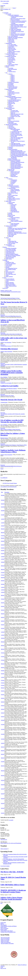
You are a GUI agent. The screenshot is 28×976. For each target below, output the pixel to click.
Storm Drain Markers (15, 217)
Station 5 (13, 79)
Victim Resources (12, 200)
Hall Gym (13, 112)
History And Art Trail (15, 171)
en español (11, 820)
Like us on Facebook (5, 938)
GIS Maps (10, 148)
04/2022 (2, 667)
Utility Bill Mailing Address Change (12, 884)
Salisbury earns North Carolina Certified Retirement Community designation (12, 372)
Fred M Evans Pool (15, 111)
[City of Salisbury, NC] (5, 9)
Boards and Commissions (13, 15)
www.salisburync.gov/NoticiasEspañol (8, 486)
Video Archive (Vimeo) (13, 64)
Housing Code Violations (16, 164)
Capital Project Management (11, 53)
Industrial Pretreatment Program (14, 231)
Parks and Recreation (10, 108)
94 (7, 466)
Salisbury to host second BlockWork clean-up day (11, 316)
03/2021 (2, 705)
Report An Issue (11, 215)
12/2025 (2, 519)
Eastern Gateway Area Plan (16, 135)
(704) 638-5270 (4, 839)
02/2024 (2, 584)
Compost (10, 212)
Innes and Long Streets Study (17, 137)
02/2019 (2, 788)
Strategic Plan (11, 39)
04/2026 (2, 503)
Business (5, 247)
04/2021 (2, 701)
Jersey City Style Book (15, 138)
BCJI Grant (13, 191)
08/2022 (2, 649)
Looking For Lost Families (6, 383)
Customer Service (12, 71)
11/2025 (2, 522)
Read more (3, 314)
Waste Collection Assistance (16, 221)
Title (2, 492)
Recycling (10, 214)
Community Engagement (11, 56)
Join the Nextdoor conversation (7, 943)
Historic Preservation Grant (16, 150)
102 (17, 466)
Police (7, 177)
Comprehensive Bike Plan (16, 131)
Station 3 (13, 77)
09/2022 (2, 641)
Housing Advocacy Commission (17, 35)
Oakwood (13, 207)
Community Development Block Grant (19, 154)
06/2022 (2, 663)
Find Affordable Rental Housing (17, 162)
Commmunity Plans (10, 262)
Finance (7, 66)
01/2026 (2, 514)
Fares (9, 240)
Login (2, 967)
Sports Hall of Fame (12, 123)
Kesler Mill (16, 130)
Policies (10, 95)
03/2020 (2, 720)
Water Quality (11, 235)
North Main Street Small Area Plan (18, 144)
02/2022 (2, 673)
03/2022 (2, 670)
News (7, 270)
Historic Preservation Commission (18, 33)
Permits (9, 104)
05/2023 (2, 602)
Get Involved (11, 117)
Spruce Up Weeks (14, 220)
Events (7, 281)
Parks (9, 119)
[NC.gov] (5, 963)
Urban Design (11, 170)
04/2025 (2, 544)
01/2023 (2, 628)
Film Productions (11, 59)
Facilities (10, 109)
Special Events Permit (12, 86)
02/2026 (2, 510)
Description (6, 492)
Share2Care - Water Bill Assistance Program (17, 232)
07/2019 (2, 761)
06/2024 (2, 577)
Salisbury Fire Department (6, 342)
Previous (4, 466)
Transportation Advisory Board (17, 31)
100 (14, 466)
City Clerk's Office (12, 44)
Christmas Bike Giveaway (6, 346)
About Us (10, 73)
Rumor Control (11, 62)
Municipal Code (11, 48)
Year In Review (11, 42)
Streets (9, 222)
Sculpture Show (14, 174)
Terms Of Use (21, 964)
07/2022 (2, 652)
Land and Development (10, 96)
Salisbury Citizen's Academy (14, 51)
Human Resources (9, 89)
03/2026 (2, 506)
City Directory (11, 57)
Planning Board (14, 28)
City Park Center (14, 110)
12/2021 (2, 677)
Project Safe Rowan (15, 189)
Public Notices (11, 50)
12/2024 (2, 556)
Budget (9, 70)
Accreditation (13, 181)
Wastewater (10, 236)
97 (10, 466)
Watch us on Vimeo (5, 941)
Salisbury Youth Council (16, 30)
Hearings (10, 106)
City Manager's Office (12, 45)
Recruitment (10, 84)
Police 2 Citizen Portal (13, 195)
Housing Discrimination (16, 165)
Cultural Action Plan (15, 132)
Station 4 (13, 78)
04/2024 (2, 580)
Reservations (11, 122)
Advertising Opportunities (11, 248)
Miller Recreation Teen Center (17, 114)
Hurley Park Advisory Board (17, 25)
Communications (4, 306)
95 (8, 466)
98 (11, 466)
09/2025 (2, 528)
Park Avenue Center (15, 115)
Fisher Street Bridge (15, 223)
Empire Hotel (11, 46)
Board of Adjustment (15, 19)
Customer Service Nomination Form (8, 932)
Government (5, 12)
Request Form (11, 85)
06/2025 (2, 538)
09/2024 (2, 565)
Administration (9, 43)
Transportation (9, 244)
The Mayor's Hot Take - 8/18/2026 (12, 872)
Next (19, 466)
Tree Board (13, 32)
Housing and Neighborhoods (14, 159)
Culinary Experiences (10, 280)
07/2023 (2, 599)
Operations (13, 182)
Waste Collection (11, 218)
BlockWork (13, 175)
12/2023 (2, 587)
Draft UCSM (13, 98)
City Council (8, 13)
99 (12, 466)
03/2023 (2, 624)
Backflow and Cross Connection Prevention (17, 228)
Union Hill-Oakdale (15, 211)
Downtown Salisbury (10, 65)
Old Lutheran (13, 209)
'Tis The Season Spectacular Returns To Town (10, 298)
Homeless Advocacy (15, 187)
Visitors (4, 277)
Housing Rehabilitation (15, 168)
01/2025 (2, 553)
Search (14, 8)
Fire (6, 72)
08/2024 (2, 569)
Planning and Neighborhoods (12, 124)
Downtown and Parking (11, 263)
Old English (13, 208)
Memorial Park (14, 210)
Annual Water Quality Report (7, 930)
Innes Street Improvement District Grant (19, 155)
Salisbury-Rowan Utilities (11, 225)
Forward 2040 (14, 136)
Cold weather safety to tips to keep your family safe (11, 334)
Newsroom (10, 61)
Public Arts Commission (16, 29)
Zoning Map (10, 105)
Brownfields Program (15, 129)
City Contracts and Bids (11, 249)
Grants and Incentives (12, 149)
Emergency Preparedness (13, 82)
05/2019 (2, 780)
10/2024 (2, 562)
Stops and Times (11, 243)
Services (12, 183)
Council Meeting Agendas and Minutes (9, 926)
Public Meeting (11, 52)
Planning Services (4, 437)
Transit (7, 237)
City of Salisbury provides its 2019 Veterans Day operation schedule (12, 421)
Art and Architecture (10, 278)
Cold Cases (10, 184)
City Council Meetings (13, 36)
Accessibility (5, 3)
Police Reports (4, 924)
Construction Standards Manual (14, 97)
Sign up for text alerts (5, 937)
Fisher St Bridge (14, 224)
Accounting (10, 68)
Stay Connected (9, 273)
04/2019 (2, 784)
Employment (3, 922)
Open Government (12, 49)
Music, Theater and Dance (11, 286)
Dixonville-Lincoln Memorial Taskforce (9, 388)
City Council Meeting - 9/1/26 (13, 859)
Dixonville (13, 205)
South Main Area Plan (15, 143)
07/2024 (2, 572)
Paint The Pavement (15, 172)
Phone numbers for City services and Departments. (11, 843)
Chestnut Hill (13, 204)
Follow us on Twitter (5, 939)
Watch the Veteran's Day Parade (7, 395)
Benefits (10, 90)
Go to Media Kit (4, 477)
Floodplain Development (13, 101)
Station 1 (13, 75)
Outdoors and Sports (10, 283)
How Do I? (5, 288)
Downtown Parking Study (16, 134)
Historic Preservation (12, 158)
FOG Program (11, 230)
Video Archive (11, 40)
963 (4, 483)
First (1, 466)
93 (6, 466)
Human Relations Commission (17, 24)
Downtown (10, 147)
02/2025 (2, 550)
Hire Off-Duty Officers (13, 192)
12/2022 (2, 632)
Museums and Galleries (10, 284)
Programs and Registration (13, 121)
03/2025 (2, 547)
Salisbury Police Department (6, 351)
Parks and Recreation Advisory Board (19, 26)
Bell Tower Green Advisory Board (18, 18)
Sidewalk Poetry (14, 176)
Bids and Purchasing (12, 69)
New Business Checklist (11, 256)
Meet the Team (11, 55)
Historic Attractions (10, 282)
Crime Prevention (12, 188)
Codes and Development (11, 250)
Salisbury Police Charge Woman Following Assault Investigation (11, 898)
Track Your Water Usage (11, 274)
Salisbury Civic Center (15, 116)
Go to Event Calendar (5, 866)
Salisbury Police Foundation (14, 198)
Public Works (8, 201)
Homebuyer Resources (15, 163)
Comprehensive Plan (10, 251)
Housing (7, 267)
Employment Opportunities (13, 92)
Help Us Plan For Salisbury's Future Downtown (10, 429)
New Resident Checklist (11, 269)
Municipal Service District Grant (17, 152)
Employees (3, 5)
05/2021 (2, 690)
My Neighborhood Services (11, 268)
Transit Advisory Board (13, 242)
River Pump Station (12, 234)
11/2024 (2, 559)
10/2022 (2, 638)
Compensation (11, 91)
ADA (9, 238)
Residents (5, 260)
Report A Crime (11, 197)
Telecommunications (12, 88)
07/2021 (2, 680)
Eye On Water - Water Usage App (15, 229)
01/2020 (2, 724)
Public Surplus (9, 258)
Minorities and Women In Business (15, 37)
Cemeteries (10, 203)
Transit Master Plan (12, 241)
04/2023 (2, 610)
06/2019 (2, 765)
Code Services (11, 126)
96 (9, 466)
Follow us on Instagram (5, 942)
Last (21, 466)
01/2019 (2, 813)
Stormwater (10, 216)
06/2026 (2, 495)
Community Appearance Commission (18, 20)
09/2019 (2, 746)
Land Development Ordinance (14, 99)
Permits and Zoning (10, 257)
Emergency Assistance (15, 161)
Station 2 (13, 76)
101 (15, 466)
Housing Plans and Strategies (17, 167)
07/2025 (2, 535)
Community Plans (12, 128)
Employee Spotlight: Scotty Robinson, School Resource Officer (14, 445)
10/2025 (2, 525)
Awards (10, 63)
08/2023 (2, 595)
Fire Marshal (11, 83)
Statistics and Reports (15, 190)
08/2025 (2, 532)
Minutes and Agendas (12, 38)
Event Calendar (11, 58)
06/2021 (2, 687)
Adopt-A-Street (11, 202)
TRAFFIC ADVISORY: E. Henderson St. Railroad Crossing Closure (13, 891)
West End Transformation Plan (17, 145)
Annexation (10, 125)
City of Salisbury (4, 324)
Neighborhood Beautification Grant (18, 151)
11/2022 (2, 635)
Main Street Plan (14, 139)
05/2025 (2, 541)
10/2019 (2, 743)
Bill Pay (7, 261)
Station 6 (13, 81)
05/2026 (2, 500)
